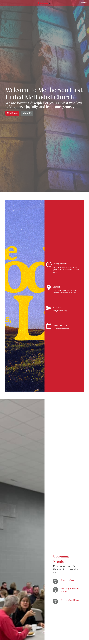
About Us (27, 113)
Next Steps (12, 113)
